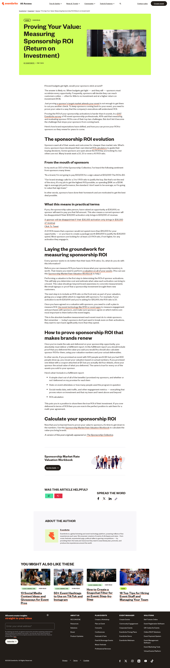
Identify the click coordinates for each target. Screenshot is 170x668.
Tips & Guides (54, 3)
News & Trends (72, 3)
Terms (75, 660)
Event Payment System (152, 636)
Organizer (31, 11)
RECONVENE (75, 619)
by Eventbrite (29, 63)
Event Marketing (29, 588)
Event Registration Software (154, 623)
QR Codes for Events (151, 628)
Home (38, 11)
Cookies (86, 660)
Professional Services (103, 648)
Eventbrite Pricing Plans (128, 632)
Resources (74, 623)
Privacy (64, 660)
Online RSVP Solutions (152, 632)
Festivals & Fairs (101, 636)
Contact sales (142, 3)
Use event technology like (70, 306)
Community (88, 3)
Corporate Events (125, 628)
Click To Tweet (52, 226)
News (27, 20)
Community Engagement (128, 623)
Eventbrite (22, 11)
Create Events (124, 619)
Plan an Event (100, 623)
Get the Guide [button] (51, 467)
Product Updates (76, 636)
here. (15, 636)
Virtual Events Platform (152, 651)
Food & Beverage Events (104, 640)
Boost (72, 632)
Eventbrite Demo (125, 636)
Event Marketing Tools (152, 647)
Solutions (73, 628)
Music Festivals (100, 644)
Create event (159, 3)
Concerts (98, 628)
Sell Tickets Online (151, 619)
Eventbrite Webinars (126, 640)
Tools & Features (106, 3)
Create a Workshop (102, 619)
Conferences (100, 632)
